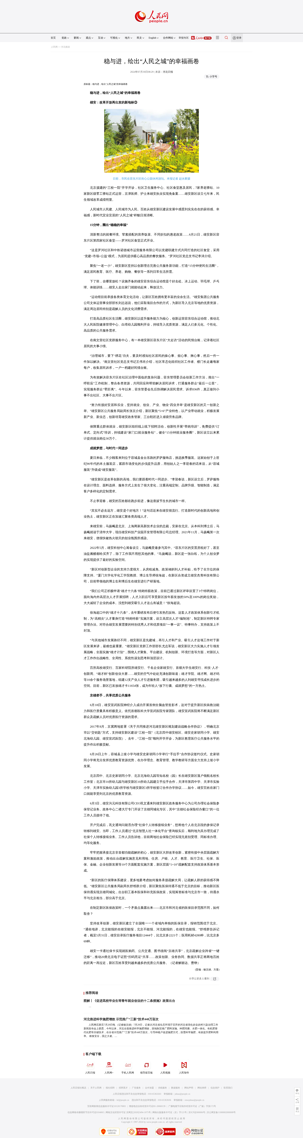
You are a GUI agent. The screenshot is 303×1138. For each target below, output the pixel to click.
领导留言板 (146, 1072)
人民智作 (184, 1072)
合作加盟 (149, 1088)
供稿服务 (162, 1088)
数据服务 (175, 1088)
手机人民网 (127, 1072)
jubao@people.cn (182, 1094)
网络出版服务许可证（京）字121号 (169, 1112)
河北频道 (65, 47)
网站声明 (188, 1088)
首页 (53, 37)
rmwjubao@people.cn (194, 1100)
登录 (238, 37)
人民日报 (90, 1072)
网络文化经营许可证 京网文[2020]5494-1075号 (128, 1112)
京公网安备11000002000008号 (221, 1112)
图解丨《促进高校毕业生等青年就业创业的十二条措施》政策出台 (129, 1000)
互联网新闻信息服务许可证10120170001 (106, 1106)
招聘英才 (123, 1088)
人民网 (54, 47)
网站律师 (201, 1088)
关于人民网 (95, 1088)
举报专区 (184, 37)
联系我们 (228, 1088)
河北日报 (168, 71)
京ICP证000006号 (196, 1112)
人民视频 (165, 1072)
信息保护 (215, 1088)
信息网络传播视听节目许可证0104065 (86, 1112)
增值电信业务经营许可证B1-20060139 (147, 1106)
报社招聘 (110, 1088)
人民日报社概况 (78, 1088)
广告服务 (136, 1088)
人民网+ (108, 1072)
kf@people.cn (123, 1100)
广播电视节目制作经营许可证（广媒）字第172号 (192, 1106)
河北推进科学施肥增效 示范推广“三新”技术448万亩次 (121, 1019)
